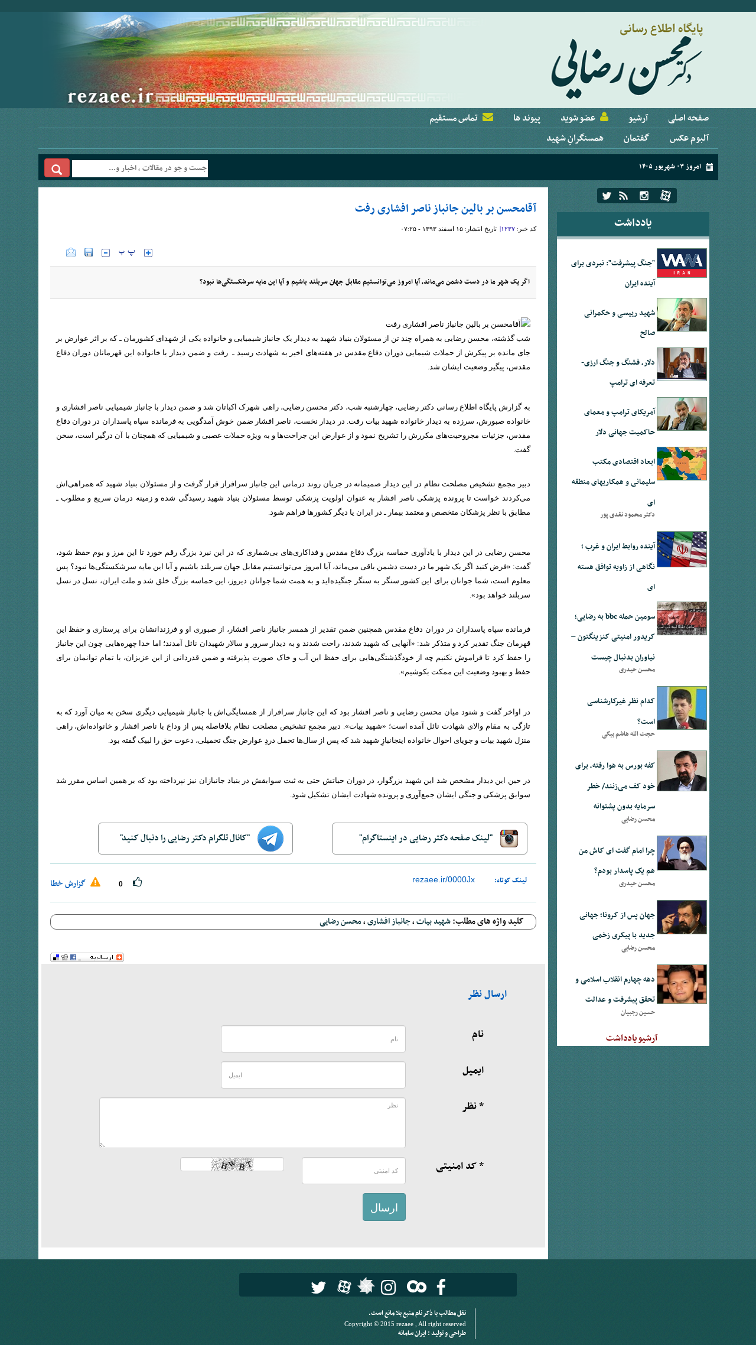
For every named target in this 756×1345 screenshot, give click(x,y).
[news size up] (148, 253)
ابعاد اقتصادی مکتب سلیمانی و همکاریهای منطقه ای (613, 482)
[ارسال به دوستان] (71, 252)
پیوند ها (526, 118)
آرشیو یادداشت (631, 1038)
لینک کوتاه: (510, 880)
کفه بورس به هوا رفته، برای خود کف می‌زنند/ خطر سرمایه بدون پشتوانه (615, 786)
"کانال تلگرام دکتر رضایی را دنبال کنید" (186, 838)
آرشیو (638, 118)
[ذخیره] (88, 252)
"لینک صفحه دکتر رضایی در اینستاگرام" (426, 838)
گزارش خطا (68, 884)
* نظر (473, 1107)
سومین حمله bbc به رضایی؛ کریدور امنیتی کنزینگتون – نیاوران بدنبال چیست (613, 637)
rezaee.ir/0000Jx (443, 879)
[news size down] (106, 253)
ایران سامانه (413, 1333)
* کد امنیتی (460, 1166)
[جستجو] (57, 167)
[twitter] (607, 195)
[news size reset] (127, 253)
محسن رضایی (340, 921)
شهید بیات (433, 921)
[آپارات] (665, 195)
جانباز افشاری (388, 921)
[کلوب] (414, 1286)
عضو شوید (578, 118)
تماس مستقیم (453, 118)
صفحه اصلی (688, 118)
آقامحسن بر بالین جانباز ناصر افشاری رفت (445, 209)
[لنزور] (364, 1289)
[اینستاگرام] (644, 195)
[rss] (623, 195)
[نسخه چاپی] (58, 252)
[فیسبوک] (441, 1287)
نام (478, 1034)
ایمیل (473, 1071)
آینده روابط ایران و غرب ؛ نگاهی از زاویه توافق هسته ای (616, 567)
